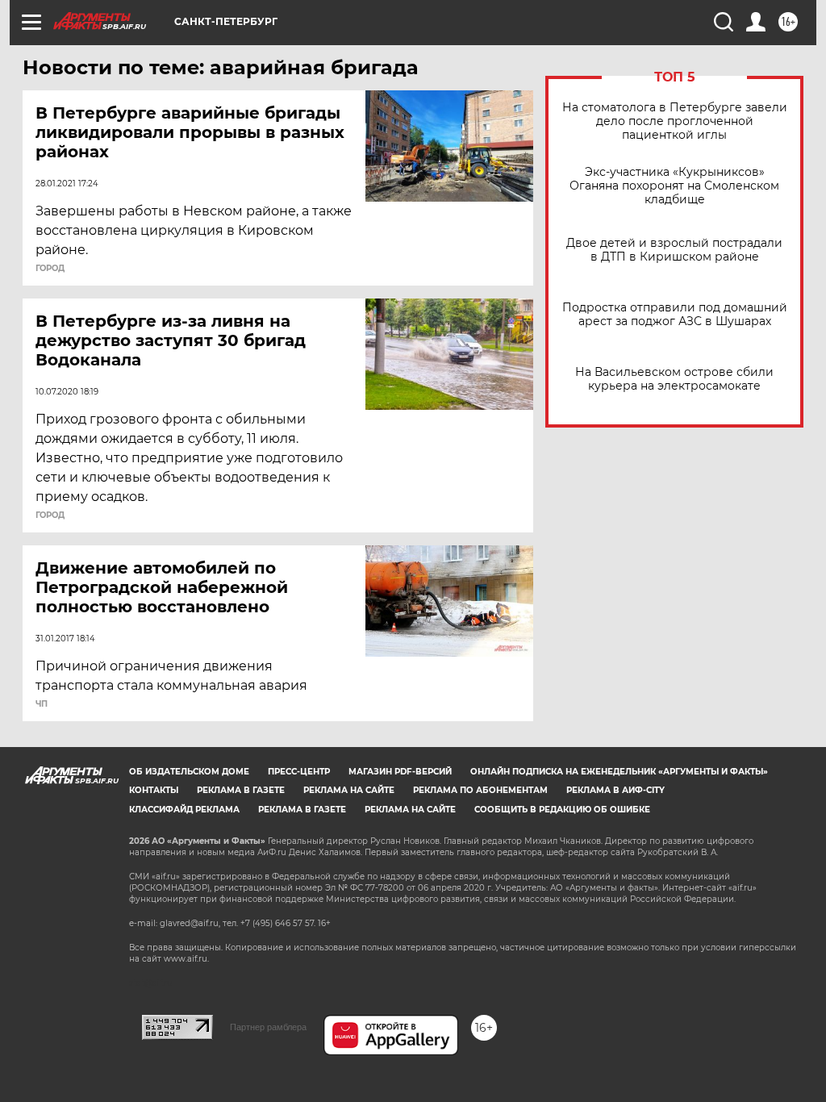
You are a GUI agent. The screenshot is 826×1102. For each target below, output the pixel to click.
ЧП (41, 704)
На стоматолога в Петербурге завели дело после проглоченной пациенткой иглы (674, 121)
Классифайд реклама (184, 809)
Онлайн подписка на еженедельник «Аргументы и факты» (619, 771)
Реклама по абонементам (480, 790)
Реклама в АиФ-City (615, 790)
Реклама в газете (241, 790)
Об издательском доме (189, 771)
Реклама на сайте (348, 790)
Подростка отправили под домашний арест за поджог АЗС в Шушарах (674, 314)
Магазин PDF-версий (400, 771)
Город (50, 269)
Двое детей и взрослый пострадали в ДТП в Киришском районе (674, 250)
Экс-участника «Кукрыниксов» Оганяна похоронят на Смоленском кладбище (674, 186)
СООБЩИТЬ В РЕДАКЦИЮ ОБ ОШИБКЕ (562, 809)
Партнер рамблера (268, 1027)
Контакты (153, 790)
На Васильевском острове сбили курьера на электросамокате (674, 379)
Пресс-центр (299, 771)
